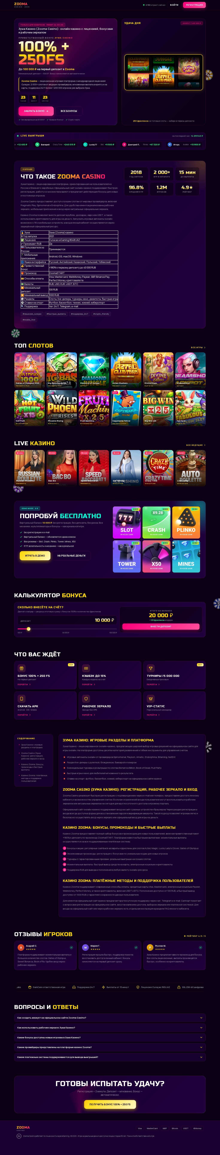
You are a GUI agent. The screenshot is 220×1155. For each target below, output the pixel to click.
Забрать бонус (34, 111)
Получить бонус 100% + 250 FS (110, 1104)
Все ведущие (194, 445)
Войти (174, 4)
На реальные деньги (71, 555)
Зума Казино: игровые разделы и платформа (32, 746)
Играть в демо (35, 555)
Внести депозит (161, 626)
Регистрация (194, 4)
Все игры (197, 347)
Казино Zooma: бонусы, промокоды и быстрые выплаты (32, 767)
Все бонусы (69, 111)
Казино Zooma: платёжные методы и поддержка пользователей (34, 778)
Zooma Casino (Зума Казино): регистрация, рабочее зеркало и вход (32, 756)
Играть (43, 1146)
